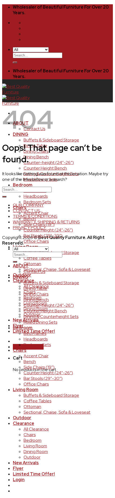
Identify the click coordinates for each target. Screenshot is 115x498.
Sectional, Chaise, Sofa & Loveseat (57, 269)
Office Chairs (36, 241)
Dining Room (36, 451)
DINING (20, 277)
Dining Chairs (36, 294)
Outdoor (22, 418)
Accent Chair (36, 213)
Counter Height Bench (45, 168)
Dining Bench (36, 157)
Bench (30, 219)
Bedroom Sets (37, 202)
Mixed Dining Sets (40, 322)
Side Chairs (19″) (39, 224)
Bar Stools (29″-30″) (43, 235)
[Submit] (15, 62)
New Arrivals (26, 463)
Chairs (19, 207)
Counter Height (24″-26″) (48, 230)
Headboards (36, 196)
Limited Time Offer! (34, 474)
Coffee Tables (37, 258)
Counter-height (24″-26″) (49, 162)
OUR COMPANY (28, 205)
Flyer (18, 468)
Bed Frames (35, 333)
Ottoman (32, 264)
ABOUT (21, 266)
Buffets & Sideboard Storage (51, 140)
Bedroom (22, 185)
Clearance (23, 423)
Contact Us (34, 271)
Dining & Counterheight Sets (51, 316)
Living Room (25, 389)
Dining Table (35, 288)
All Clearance (36, 429)
